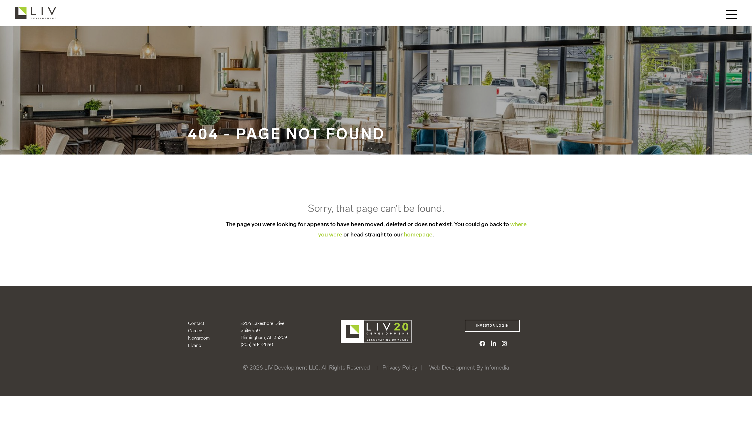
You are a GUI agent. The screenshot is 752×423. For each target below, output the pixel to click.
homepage (418, 234)
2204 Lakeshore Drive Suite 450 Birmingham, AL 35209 (264, 330)
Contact (196, 323)
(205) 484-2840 (257, 344)
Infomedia (496, 367)
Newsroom (199, 338)
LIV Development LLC (40, 13)
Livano (194, 345)
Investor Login (492, 326)
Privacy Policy (399, 367)
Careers (195, 330)
